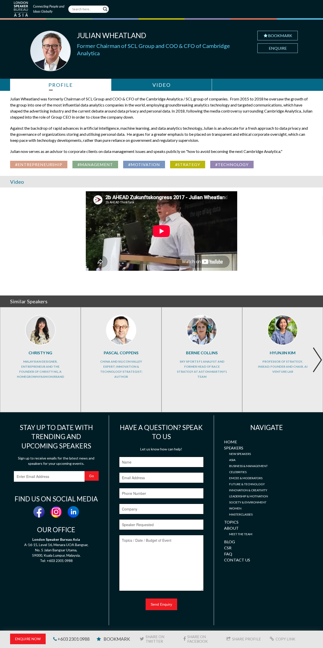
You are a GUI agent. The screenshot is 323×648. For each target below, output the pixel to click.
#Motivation (144, 164)
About (231, 528)
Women (235, 508)
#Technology (232, 164)
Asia (232, 460)
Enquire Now (28, 639)
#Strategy (187, 164)
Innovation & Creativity (248, 490)
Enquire (278, 48)
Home (230, 441)
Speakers (233, 447)
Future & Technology (247, 484)
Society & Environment (247, 502)
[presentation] (317, 360)
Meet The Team (240, 534)
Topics (231, 522)
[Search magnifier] (105, 9)
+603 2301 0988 (73, 639)
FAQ (228, 553)
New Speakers (240, 454)
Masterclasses (241, 514)
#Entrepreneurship (38, 164)
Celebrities (238, 472)
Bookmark (280, 35)
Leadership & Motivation (248, 496)
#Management (95, 164)
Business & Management (248, 466)
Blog (229, 541)
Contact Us (237, 559)
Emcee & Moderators (245, 478)
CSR (227, 547)
